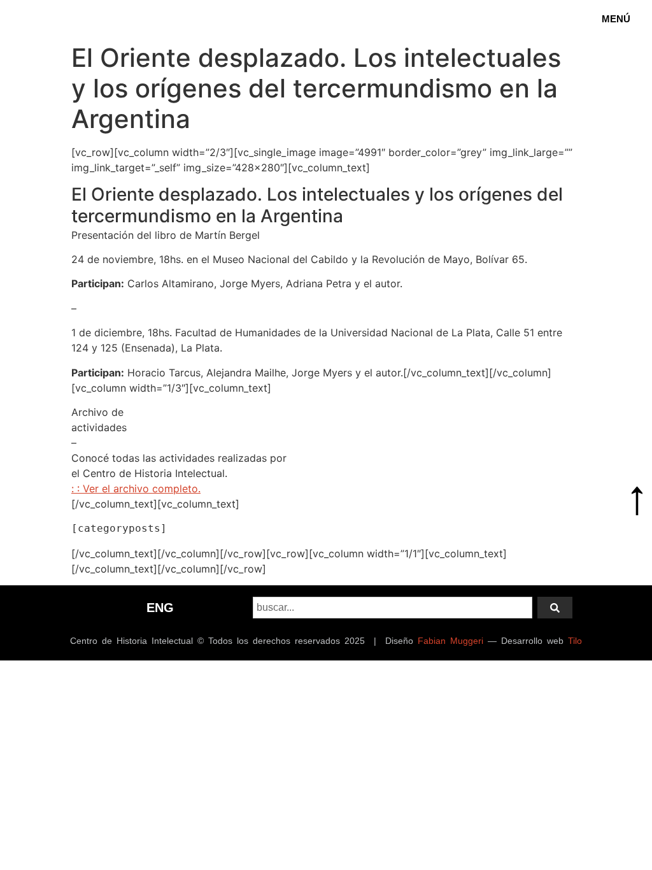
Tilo (575, 641)
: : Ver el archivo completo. (136, 488)
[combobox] (392, 607)
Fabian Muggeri (450, 641)
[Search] (554, 607)
